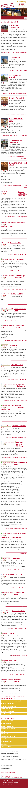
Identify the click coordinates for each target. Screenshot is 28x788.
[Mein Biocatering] (5, 776)
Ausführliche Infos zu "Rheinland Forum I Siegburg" (15, 457)
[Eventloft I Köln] (5, 243)
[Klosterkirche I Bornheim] (7, 325)
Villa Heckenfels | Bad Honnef (10, 714)
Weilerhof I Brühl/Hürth (8, 711)
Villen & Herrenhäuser (8, 739)
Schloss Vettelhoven (7, 703)
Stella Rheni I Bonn (7, 708)
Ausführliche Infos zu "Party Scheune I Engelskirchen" (14, 421)
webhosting (10, 785)
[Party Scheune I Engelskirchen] (9, 405)
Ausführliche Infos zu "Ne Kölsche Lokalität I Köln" (15, 400)
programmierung (5, 785)
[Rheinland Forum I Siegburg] (8, 442)
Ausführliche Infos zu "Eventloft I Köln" (18, 254)
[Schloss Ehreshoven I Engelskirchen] (10, 533)
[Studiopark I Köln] (6, 558)
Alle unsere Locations (12, 780)
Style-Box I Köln (16, 575)
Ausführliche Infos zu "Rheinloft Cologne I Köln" (16, 528)
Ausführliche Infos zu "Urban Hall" (19, 655)
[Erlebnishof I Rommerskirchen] (9, 222)
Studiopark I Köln (17, 558)
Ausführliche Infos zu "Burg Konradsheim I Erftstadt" (15, 93)
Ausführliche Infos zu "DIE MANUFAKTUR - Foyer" (15, 135)
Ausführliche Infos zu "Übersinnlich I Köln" (17, 628)
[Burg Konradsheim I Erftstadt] (5, 78)
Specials (4, 744)
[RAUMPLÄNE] (1, 105)
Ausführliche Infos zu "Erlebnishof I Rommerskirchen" (14, 238)
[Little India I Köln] (6, 364)
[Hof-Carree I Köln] (6, 294)
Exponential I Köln (17, 259)
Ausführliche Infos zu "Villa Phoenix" (18, 674)
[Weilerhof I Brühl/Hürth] (7, 679)
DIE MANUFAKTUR (7, 721)
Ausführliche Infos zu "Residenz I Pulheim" (17, 437)
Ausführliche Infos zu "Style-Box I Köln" (18, 587)
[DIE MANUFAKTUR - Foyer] (5, 121)
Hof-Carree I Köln (17, 294)
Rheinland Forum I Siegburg (19, 444)
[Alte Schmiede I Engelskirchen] (5, 28)
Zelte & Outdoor (6, 746)
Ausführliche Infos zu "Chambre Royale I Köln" (16, 114)
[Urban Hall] (4, 633)
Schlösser (4, 734)
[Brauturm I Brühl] (5, 60)
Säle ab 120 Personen (8, 728)
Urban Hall (11, 633)
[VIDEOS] (5, 126)
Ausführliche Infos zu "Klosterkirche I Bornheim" (16, 340)
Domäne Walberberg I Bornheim (22, 193)
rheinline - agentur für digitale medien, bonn (9, 784)
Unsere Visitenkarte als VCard (8, 772)
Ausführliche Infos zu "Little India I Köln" (17, 379)
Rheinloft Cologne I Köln (9, 706)
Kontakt (3, 780)
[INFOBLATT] (1, 33)
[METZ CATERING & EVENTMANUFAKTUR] (11, 777)
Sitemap (20, 780)
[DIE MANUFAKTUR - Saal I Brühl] (5, 166)
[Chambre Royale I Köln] (5, 101)
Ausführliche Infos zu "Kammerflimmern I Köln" (16, 320)
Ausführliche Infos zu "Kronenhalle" (19, 360)
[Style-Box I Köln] (5, 574)
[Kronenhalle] (5, 345)
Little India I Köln (17, 365)
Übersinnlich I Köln (18, 611)
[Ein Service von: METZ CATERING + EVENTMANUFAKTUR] (22, 4)
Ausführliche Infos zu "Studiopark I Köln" (17, 569)
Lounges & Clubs (6, 741)
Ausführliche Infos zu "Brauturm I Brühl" (18, 70)
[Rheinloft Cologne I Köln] (7, 462)
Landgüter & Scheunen (8, 736)
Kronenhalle (13, 345)
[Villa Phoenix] (5, 660)
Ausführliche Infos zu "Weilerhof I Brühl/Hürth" (16, 696)
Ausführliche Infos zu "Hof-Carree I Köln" (17, 304)
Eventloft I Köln (15, 243)
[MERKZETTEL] (3, 33)
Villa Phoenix (13, 660)
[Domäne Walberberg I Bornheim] (9, 191)
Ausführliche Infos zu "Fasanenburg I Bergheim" (15, 289)
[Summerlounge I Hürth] (7, 592)
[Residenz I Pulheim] (6, 425)
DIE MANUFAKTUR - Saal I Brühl (11, 701)
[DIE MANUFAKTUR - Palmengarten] (5, 143)
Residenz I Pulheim (19, 426)
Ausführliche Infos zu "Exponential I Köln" (17, 270)
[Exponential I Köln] (6, 259)
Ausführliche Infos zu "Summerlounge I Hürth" (16, 606)
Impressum (4, 782)
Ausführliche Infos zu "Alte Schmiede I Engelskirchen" (14, 52)
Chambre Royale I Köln (17, 98)
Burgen (3, 731)
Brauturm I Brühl (15, 57)
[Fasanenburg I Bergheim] (8, 275)
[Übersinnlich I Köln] (6, 610)
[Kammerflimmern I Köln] (7, 308)
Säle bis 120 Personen (8, 726)
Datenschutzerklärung (13, 782)
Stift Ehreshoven (6, 723)
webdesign (20, 784)
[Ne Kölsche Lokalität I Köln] (8, 384)
